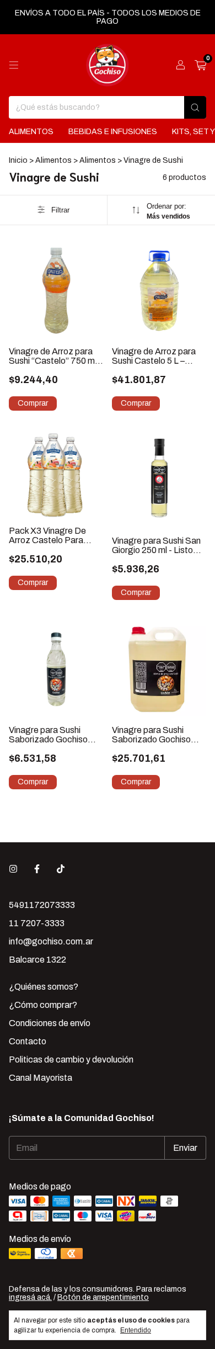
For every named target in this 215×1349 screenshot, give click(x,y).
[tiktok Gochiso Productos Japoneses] (60, 869)
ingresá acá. (30, 1297)
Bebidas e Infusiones (112, 132)
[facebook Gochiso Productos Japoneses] (37, 869)
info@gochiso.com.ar (51, 941)
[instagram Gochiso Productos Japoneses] (13, 869)
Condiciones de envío (49, 1023)
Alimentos (31, 132)
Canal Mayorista (40, 1077)
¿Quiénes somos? (43, 986)
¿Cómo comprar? (43, 1005)
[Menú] (14, 65)
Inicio (18, 160)
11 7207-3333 (36, 923)
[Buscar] (195, 107)
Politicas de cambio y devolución (71, 1059)
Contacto (27, 1041)
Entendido (135, 1330)
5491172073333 (42, 905)
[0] (200, 65)
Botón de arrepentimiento (103, 1297)
